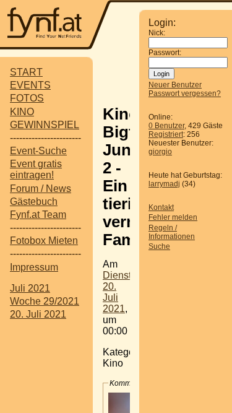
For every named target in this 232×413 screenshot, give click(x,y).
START (26, 72)
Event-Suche (38, 151)
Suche (159, 246)
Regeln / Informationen (171, 232)
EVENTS (30, 85)
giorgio (160, 151)
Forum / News (40, 188)
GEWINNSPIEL (44, 125)
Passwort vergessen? (184, 93)
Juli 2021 (30, 288)
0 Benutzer (166, 125)
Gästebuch (34, 201)
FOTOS (27, 98)
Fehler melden (172, 217)
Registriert (165, 134)
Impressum (34, 267)
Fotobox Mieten (44, 240)
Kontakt (161, 207)
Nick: (156, 32)
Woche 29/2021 (44, 301)
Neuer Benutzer (175, 84)
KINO (22, 112)
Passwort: (164, 52)
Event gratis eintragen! (36, 169)
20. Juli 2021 (38, 314)
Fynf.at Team (38, 214)
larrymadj (164, 184)
